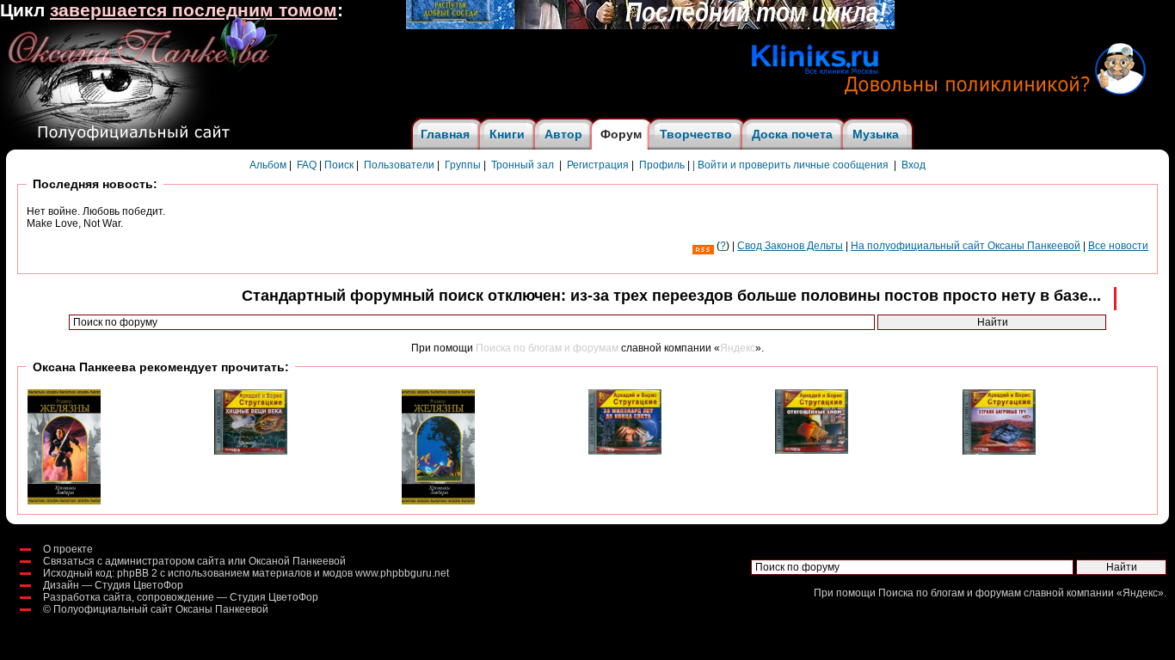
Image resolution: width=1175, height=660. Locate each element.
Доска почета (792, 134)
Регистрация (598, 165)
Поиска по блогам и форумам (547, 348)
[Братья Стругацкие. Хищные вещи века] (250, 451)
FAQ (307, 165)
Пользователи (399, 165)
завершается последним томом (193, 10)
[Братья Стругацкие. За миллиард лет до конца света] (624, 451)
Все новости (1118, 246)
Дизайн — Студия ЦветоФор (113, 585)
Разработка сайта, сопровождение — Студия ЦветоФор (180, 597)
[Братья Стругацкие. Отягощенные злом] (811, 450)
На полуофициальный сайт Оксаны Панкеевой (965, 246)
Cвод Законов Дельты (790, 246)
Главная (445, 134)
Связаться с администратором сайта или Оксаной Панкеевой (194, 561)
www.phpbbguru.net (402, 573)
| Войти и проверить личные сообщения (790, 165)
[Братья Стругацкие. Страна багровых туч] (999, 451)
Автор (563, 134)
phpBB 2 (137, 573)
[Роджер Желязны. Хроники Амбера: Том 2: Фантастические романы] (438, 501)
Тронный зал (522, 165)
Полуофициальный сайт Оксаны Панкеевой (160, 609)
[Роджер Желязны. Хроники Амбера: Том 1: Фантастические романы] (64, 501)
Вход (913, 165)
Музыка (875, 134)
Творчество (696, 134)
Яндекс (737, 348)
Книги (507, 134)
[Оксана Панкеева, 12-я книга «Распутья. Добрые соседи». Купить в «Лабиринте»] (650, 26)
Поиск (339, 165)
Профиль (662, 165)
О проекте (68, 549)
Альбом (267, 165)
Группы (463, 165)
